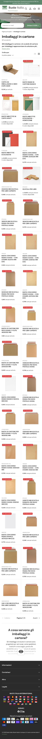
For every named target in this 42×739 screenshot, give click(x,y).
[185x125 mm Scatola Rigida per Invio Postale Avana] (10, 208)
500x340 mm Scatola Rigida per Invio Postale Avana (10, 294)
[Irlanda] (24, 699)
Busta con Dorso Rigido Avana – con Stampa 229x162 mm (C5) (30, 259)
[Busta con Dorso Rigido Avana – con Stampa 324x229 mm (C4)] (31, 139)
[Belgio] (12, 697)
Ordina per (5, 52)
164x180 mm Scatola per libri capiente (10, 570)
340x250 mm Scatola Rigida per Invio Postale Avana (31, 571)
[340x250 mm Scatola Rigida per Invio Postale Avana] (31, 555)
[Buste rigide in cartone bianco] (31, 69)
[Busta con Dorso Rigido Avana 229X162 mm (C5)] (10, 487)
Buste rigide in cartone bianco (29, 83)
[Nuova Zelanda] (12, 702)
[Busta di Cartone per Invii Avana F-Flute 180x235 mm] (31, 590)
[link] (8, 618)
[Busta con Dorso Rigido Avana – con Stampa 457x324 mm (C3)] (31, 279)
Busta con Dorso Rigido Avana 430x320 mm (10, 468)
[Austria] (8, 697)
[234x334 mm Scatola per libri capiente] (10, 176)
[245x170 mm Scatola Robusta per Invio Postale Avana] (31, 487)
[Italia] (32, 699)
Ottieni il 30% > (33, 25)
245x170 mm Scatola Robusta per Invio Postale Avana (31, 502)
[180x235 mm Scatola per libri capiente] (31, 208)
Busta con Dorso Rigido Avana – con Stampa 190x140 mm (30, 468)
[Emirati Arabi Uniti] (32, 697)
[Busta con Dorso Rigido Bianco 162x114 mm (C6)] (10, 384)
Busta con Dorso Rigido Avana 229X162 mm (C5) (10, 502)
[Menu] (39, 9)
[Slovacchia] (10, 704)
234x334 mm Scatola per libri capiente (10, 190)
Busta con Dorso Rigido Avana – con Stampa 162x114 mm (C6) (9, 259)
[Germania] (12, 699)
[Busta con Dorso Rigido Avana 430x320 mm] (10, 452)
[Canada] (16, 697)
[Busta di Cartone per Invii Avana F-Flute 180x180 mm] (10, 418)
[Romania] (32, 702)
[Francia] (8, 699)
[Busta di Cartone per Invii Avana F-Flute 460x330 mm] (10, 315)
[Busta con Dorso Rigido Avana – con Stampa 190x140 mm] (31, 452)
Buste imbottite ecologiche (8, 154)
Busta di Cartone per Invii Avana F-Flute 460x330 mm (10, 330)
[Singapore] (36, 702)
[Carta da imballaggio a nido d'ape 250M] (10, 68)
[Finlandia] (5, 699)
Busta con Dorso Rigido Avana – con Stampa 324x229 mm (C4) (30, 156)
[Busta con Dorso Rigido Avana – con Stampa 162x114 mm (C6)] (10, 242)
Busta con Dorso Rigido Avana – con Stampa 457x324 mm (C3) (30, 295)
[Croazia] (24, 697)
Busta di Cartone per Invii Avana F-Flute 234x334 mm (10, 365)
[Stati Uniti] (22, 704)
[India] (20, 699)
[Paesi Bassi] (16, 702)
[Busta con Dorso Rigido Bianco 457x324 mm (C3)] (10, 521)
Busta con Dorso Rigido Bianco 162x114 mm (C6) (10, 399)
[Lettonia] (36, 699)
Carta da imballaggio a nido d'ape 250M (9, 84)
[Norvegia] (8, 702)
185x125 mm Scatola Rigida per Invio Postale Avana (9, 223)
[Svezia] (26, 704)
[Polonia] (20, 702)
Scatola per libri (29, 189)
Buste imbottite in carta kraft (9, 117)
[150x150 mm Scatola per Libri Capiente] (31, 315)
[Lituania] (5, 702)
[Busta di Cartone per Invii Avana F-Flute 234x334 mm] (10, 349)
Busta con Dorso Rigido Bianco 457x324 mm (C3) (9, 537)
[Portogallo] (24, 702)
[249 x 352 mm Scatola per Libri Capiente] (10, 590)
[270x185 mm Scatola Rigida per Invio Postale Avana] (31, 384)
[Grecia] (16, 699)
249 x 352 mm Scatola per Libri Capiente (10, 604)
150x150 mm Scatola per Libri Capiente (31, 330)
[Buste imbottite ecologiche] (10, 139)
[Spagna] (18, 704)
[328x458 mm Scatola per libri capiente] (31, 418)
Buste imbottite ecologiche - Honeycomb (29, 118)
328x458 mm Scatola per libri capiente (31, 433)
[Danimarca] (28, 697)
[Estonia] (36, 697)
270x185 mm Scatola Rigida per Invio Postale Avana (31, 399)
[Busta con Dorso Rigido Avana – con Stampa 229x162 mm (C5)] (31, 242)
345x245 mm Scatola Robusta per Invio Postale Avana (31, 365)
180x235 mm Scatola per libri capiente (31, 222)
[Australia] (5, 697)
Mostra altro (6, 49)
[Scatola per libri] (31, 176)
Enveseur (4, 734)
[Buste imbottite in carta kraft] (10, 103)
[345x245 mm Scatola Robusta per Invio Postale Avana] (31, 349)
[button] (34, 9)
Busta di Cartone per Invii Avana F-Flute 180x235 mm (31, 605)
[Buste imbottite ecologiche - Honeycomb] (31, 103)
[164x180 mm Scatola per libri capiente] (10, 555)
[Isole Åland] (28, 699)
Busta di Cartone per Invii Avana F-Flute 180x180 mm (10, 434)
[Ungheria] (30, 704)
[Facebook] (19, 712)
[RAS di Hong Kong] (28, 702)
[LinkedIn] (23, 712)
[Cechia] (20, 697)
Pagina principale (7, 31)
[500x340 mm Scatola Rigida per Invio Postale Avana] (10, 279)
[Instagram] (21, 712)
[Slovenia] (14, 704)
